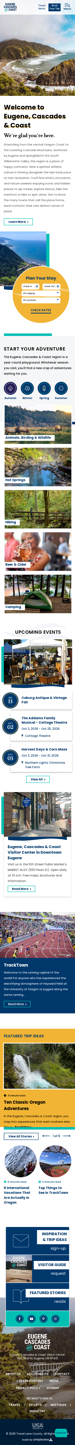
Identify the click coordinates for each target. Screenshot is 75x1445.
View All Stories (20, 1136)
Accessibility (37, 1374)
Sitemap (53, 1388)
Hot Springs (15, 480)
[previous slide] (46, 1136)
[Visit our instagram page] (55, 1318)
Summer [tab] (61, 398)
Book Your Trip (54, 7)
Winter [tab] (27, 398)
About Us (13, 1374)
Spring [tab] (44, 398)
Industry (37, 1411)
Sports (35, 1405)
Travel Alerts (41, 7)
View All (37, 779)
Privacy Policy (28, 1388)
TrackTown (16, 965)
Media (53, 1381)
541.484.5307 (37, 1363)
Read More (23, 890)
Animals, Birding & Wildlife (28, 437)
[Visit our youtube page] (31, 1318)
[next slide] (66, 1136)
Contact (62, 1374)
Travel (14, 1405)
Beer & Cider (16, 564)
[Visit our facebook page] (19, 1318)
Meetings (59, 1405)
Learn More (20, 223)
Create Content (30, 1381)
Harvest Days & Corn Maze (44, 749)
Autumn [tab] (10, 398)
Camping (13, 607)
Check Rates (41, 310)
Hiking (10, 522)
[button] (60, 1433)
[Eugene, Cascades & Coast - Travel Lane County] (10, 7)
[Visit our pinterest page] (43, 1318)
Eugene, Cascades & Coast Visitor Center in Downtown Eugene (35, 852)
